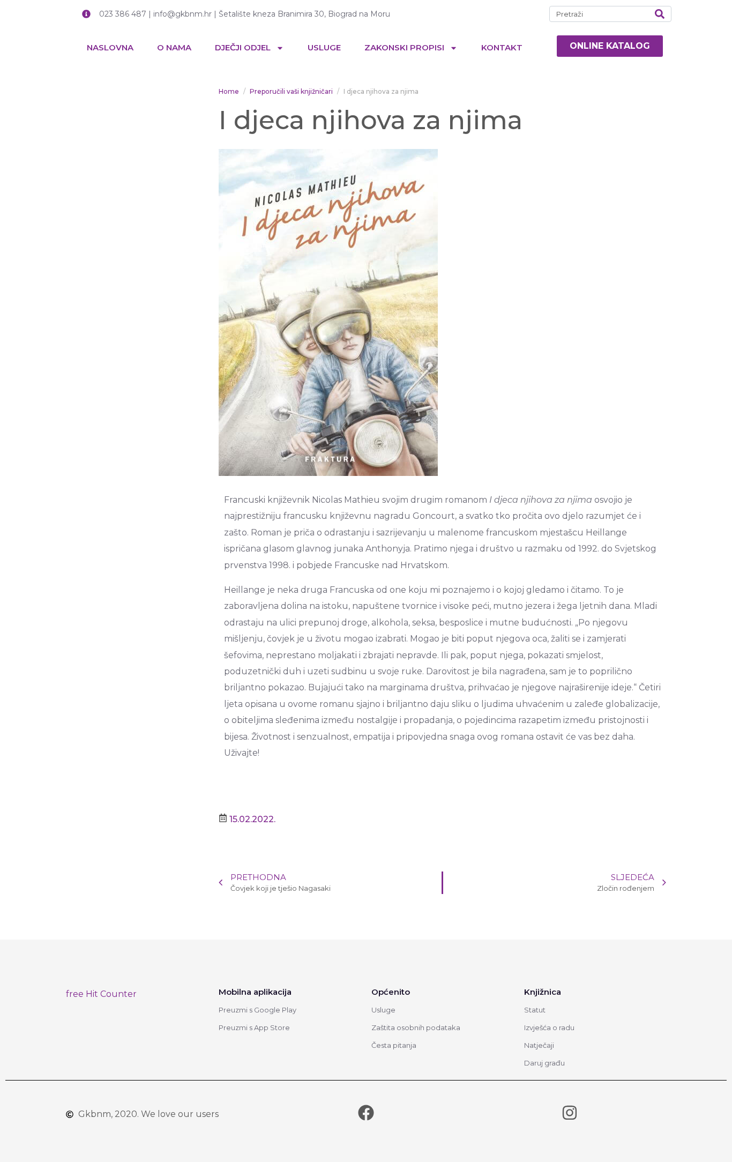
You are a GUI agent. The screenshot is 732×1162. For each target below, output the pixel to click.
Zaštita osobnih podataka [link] (415, 1027)
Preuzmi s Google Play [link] (257, 1009)
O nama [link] (174, 47)
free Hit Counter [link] (101, 994)
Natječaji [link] (539, 1045)
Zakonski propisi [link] (404, 47)
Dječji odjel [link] (243, 47)
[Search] (659, 13)
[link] (610, 46)
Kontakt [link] (501, 47)
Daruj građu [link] (544, 1063)
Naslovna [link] (110, 47)
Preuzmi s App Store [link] (254, 1027)
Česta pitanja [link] (393, 1045)
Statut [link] (535, 1009)
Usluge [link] (324, 47)
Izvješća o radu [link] (549, 1027)
